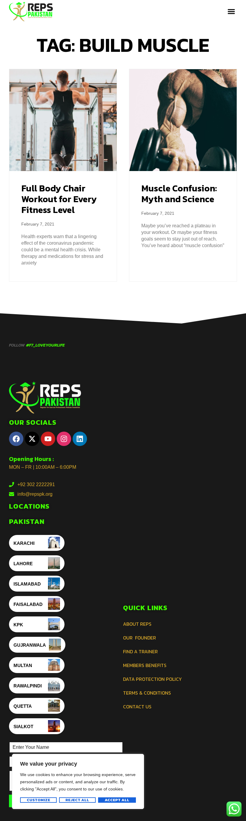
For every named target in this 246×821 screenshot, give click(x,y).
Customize (38, 800)
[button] (231, 11)
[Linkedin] (80, 439)
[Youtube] (48, 439)
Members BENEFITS (144, 665)
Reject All (77, 800)
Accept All (117, 800)
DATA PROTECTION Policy (152, 679)
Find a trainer (140, 651)
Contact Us (137, 706)
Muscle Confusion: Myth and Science (179, 194)
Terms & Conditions (147, 692)
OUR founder (139, 637)
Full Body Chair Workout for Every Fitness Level (59, 199)
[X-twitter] (32, 439)
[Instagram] (64, 439)
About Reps (137, 624)
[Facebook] (16, 439)
